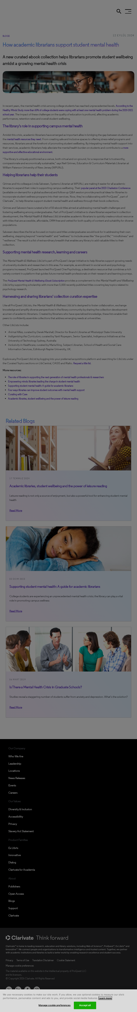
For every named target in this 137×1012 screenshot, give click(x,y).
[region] (68, 1000)
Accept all (84, 1005)
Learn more (105, 998)
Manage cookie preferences (54, 1005)
